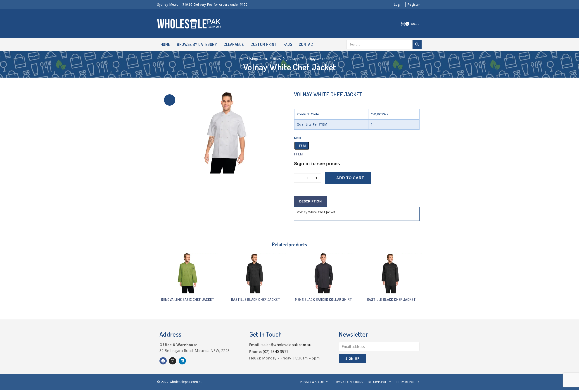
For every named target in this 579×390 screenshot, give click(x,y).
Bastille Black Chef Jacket (255, 299)
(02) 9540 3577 (275, 351)
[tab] (310, 201)
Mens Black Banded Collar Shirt (323, 299)
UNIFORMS (272, 59)
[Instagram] (172, 360)
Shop (254, 59)
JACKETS (293, 59)
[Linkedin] (182, 360)
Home (239, 59)
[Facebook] (163, 360)
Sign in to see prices (317, 163)
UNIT (298, 138)
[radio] (301, 145)
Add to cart (350, 178)
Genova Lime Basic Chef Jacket (187, 299)
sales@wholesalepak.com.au (286, 344)
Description (310, 201)
